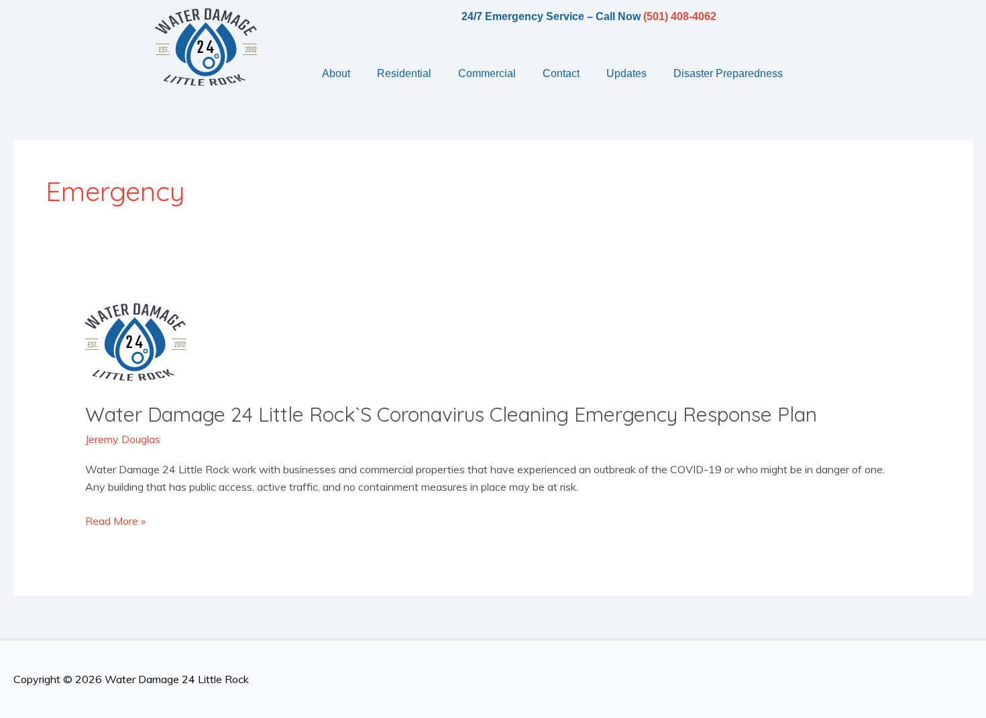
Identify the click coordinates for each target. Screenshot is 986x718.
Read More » (115, 520)
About (336, 73)
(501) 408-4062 (679, 16)
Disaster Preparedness (728, 73)
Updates (626, 73)
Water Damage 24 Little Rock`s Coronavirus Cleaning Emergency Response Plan (451, 414)
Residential (404, 73)
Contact (561, 73)
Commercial (487, 73)
